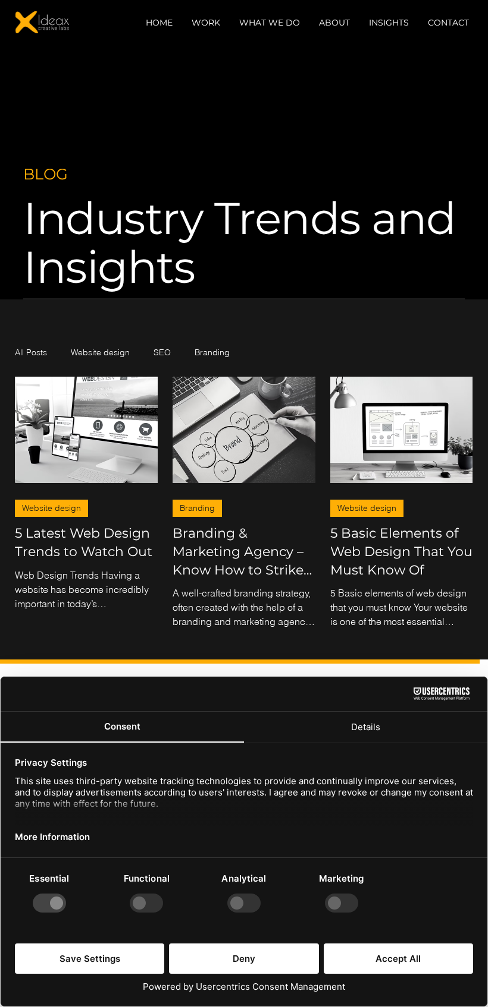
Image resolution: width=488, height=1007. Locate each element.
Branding (212, 352)
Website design (100, 352)
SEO (162, 352)
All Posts (31, 352)
